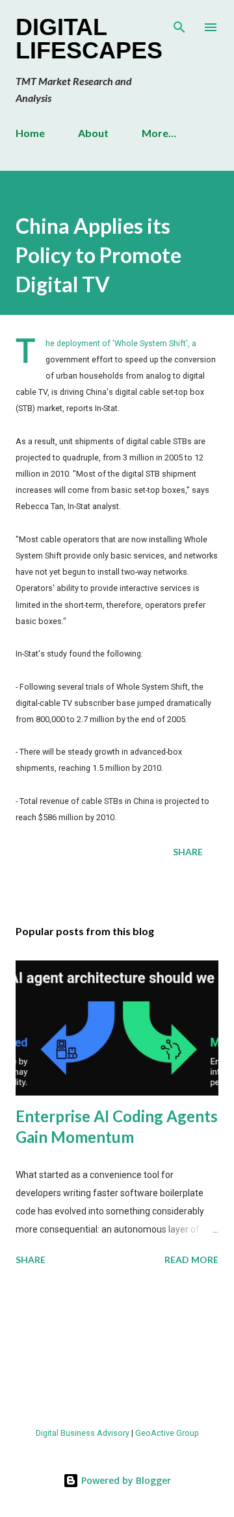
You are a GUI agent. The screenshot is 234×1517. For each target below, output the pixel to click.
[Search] (179, 23)
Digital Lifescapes (89, 39)
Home (30, 133)
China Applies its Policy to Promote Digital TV (98, 255)
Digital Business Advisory (82, 1433)
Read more (191, 1259)
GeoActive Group (167, 1433)
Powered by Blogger (125, 1480)
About (93, 133)
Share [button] (188, 851)
